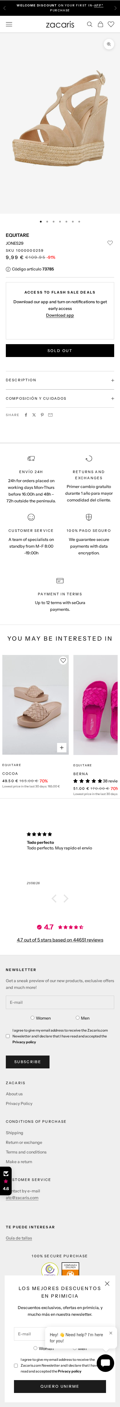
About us (14, 1093)
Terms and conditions (26, 1152)
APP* (98, 5)
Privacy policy (70, 1371)
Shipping (14, 1132)
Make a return (19, 1161)
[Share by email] (50, 415)
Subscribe (27, 1061)
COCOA (10, 773)
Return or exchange (24, 1142)
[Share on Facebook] (26, 415)
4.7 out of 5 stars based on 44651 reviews (60, 940)
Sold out (60, 350)
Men (82, 1348)
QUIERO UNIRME (59, 1386)
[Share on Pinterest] (42, 415)
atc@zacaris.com (22, 1197)
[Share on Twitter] (34, 415)
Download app (60, 315)
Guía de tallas (19, 1238)
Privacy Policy (19, 1103)
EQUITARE (17, 235)
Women (46, 1348)
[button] (56, 898)
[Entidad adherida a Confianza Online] (60, 1271)
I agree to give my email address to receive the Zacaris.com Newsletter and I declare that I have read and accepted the (60, 1365)
